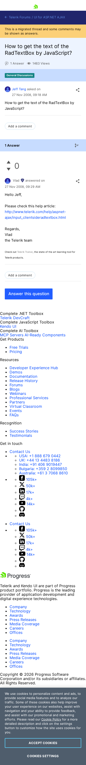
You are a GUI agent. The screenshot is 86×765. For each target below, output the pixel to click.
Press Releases (23, 619)
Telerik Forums (19, 17)
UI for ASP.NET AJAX (49, 17)
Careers (17, 628)
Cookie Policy (51, 719)
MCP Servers (11, 335)
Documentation (23, 376)
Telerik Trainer (25, 251)
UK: (39, 460)
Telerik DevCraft (15, 317)
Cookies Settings (43, 756)
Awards (16, 615)
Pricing (16, 351)
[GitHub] (22, 510)
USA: (40, 456)
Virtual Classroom (26, 406)
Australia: (43, 473)
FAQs (14, 414)
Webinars (18, 393)
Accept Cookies (43, 743)
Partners (17, 402)
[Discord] (22, 515)
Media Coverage (24, 623)
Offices (16, 632)
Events (16, 410)
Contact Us (20, 451)
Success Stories (24, 431)
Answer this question (28, 293)
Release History (24, 380)
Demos (16, 372)
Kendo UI (8, 326)
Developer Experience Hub (34, 367)
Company (18, 606)
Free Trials (19, 347)
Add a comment (20, 126)
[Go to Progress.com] (15, 577)
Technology (20, 611)
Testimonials (21, 435)
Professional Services (29, 397)
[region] (43, 726)
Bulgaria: (43, 469)
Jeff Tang (19, 89)
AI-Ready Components (45, 335)
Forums (16, 384)
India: (40, 464)
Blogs (15, 389)
